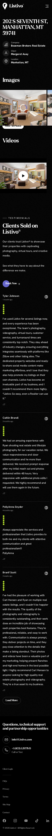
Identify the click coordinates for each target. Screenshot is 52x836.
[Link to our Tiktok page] (37, 820)
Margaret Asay (19, 54)
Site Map (6, 805)
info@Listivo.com (22, 740)
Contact (6, 813)
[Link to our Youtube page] (26, 820)
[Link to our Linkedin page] (47, 820)
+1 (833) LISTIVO (21, 750)
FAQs (5, 781)
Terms (5, 797)
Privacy (6, 789)
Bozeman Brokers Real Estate (28, 45)
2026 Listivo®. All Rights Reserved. (19, 828)
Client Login (8, 769)
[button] (13, 283)
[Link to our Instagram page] (15, 820)
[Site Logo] (13, 6)
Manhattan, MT (20, 62)
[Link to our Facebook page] (4, 820)
